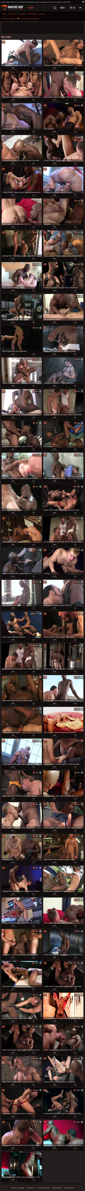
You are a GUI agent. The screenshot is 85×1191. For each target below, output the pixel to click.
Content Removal (43, 1188)
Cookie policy (57, 1188)
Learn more (66, 2)
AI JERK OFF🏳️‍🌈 (14, 18)
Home (4, 14)
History (41, 14)
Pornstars (32, 14)
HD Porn (24, 18)
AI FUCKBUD (34, 18)
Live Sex (5, 18)
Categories (12, 14)
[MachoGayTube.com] (12, 7)
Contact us (31, 1188)
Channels (22, 14)
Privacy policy (69, 1188)
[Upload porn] (80, 7)
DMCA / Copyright (17, 1188)
